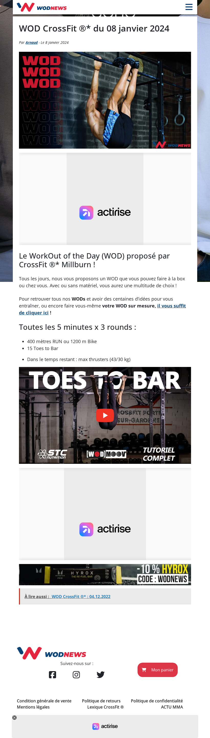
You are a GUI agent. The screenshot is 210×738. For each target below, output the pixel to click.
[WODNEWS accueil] (41, 7)
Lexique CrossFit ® (105, 707)
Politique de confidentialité (157, 701)
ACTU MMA (172, 707)
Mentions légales (33, 707)
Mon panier (162, 670)
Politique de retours (101, 701)
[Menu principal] (189, 7)
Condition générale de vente (44, 701)
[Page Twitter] (101, 675)
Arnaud (32, 42)
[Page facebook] (52, 675)
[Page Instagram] (76, 675)
